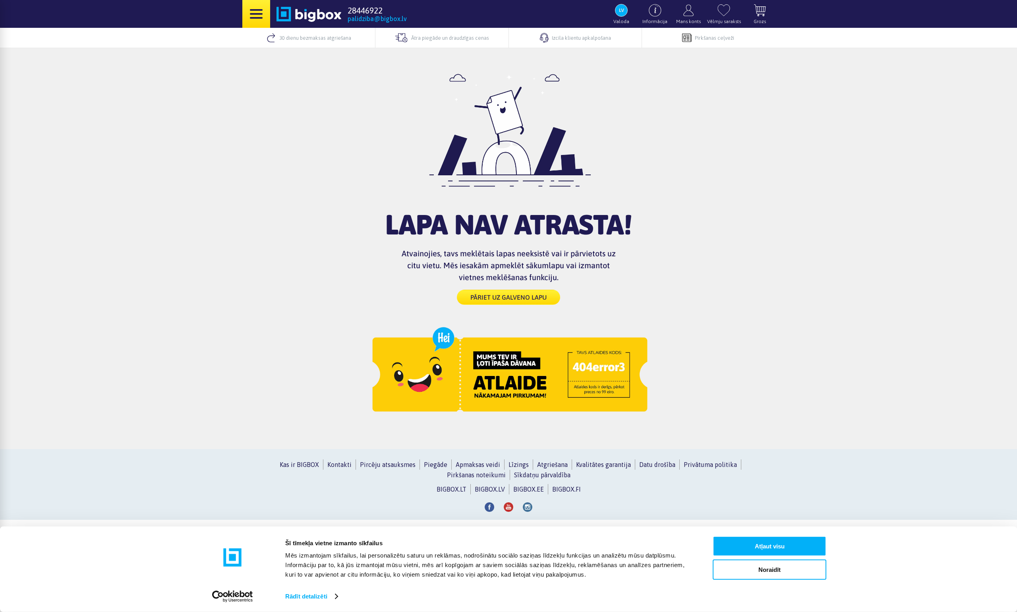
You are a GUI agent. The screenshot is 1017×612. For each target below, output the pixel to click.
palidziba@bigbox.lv (377, 18)
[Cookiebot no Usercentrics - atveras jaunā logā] (232, 596)
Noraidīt (769, 569)
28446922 (365, 10)
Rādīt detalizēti (306, 596)
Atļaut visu (770, 546)
